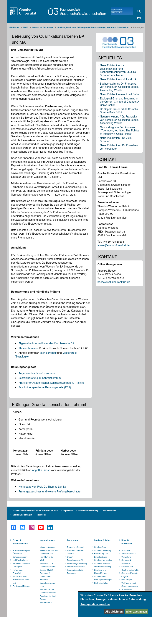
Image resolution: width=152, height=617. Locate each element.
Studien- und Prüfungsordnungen (103, 578)
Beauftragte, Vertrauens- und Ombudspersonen (129, 582)
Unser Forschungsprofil (74, 558)
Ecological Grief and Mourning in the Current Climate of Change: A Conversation (119, 102)
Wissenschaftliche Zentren (75, 552)
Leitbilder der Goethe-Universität (129, 568)
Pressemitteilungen (21, 550)
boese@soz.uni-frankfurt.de (114, 282)
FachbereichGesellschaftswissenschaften (83, 11)
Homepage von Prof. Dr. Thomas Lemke (42, 486)
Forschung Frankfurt (17, 571)
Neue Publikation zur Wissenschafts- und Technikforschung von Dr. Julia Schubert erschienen (118, 70)
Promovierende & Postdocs (75, 571)
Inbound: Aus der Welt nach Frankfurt (49, 548)
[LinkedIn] (50, 527)
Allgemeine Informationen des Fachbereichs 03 (46, 343)
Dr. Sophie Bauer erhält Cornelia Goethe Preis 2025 (119, 110)
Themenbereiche (29, 348)
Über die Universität (126, 542)
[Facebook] (13, 527)
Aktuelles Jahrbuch (21, 563)
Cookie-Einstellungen (22, 514)
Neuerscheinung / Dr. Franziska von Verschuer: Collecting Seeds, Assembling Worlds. (119, 120)
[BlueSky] (22, 527)
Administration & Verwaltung (128, 555)
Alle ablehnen (114, 611)
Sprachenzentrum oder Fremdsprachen (48, 586)
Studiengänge (100, 546)
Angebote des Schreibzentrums (37, 373)
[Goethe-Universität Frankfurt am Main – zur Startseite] (28, 11)
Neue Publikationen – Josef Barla (119, 94)
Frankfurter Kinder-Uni (21, 581)
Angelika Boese (41, 470)
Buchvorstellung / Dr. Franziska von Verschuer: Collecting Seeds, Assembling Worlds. (119, 87)
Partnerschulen (101, 582)
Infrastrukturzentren (76, 566)
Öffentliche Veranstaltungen (20, 555)
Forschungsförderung (76, 563)
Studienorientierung (102, 550)
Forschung (72, 540)
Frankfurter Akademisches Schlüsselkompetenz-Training (52, 382)
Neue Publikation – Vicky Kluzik (118, 79)
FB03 (25, 27)
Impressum (68, 510)
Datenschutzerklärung (88, 510)
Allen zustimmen (136, 611)
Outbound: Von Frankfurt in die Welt (46, 556)
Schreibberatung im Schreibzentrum (40, 378)
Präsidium (125, 550)
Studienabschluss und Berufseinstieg (102, 565)
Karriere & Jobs (20, 576)
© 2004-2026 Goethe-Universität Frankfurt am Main (35, 510)
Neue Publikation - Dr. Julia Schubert (116, 139)
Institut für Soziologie (42, 27)
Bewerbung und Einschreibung (101, 555)
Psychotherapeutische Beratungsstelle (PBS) (45, 387)
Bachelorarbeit (48, 353)
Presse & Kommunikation (20, 542)
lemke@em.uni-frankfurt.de (114, 245)
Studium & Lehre (102, 540)
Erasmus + (45, 579)
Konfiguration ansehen (95, 604)
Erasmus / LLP (46, 563)
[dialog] (115, 604)
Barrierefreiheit (109, 510)
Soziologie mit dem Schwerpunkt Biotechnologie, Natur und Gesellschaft (93, 27)
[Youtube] (41, 527)
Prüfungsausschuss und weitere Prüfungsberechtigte (49, 491)
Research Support (75, 546)
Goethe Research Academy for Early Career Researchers (48, 597)
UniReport (17, 566)
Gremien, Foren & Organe (129, 574)
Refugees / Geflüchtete (45, 574)
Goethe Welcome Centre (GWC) (47, 568)
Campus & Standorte (126, 561)
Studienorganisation (103, 559)
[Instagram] (31, 527)
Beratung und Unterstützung (100, 571)
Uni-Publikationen (20, 559)
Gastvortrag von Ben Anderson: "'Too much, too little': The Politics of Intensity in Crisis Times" (119, 131)
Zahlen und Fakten (21, 585)
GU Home (14, 27)
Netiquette (41, 514)
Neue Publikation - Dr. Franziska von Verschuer (119, 147)
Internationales (47, 540)
